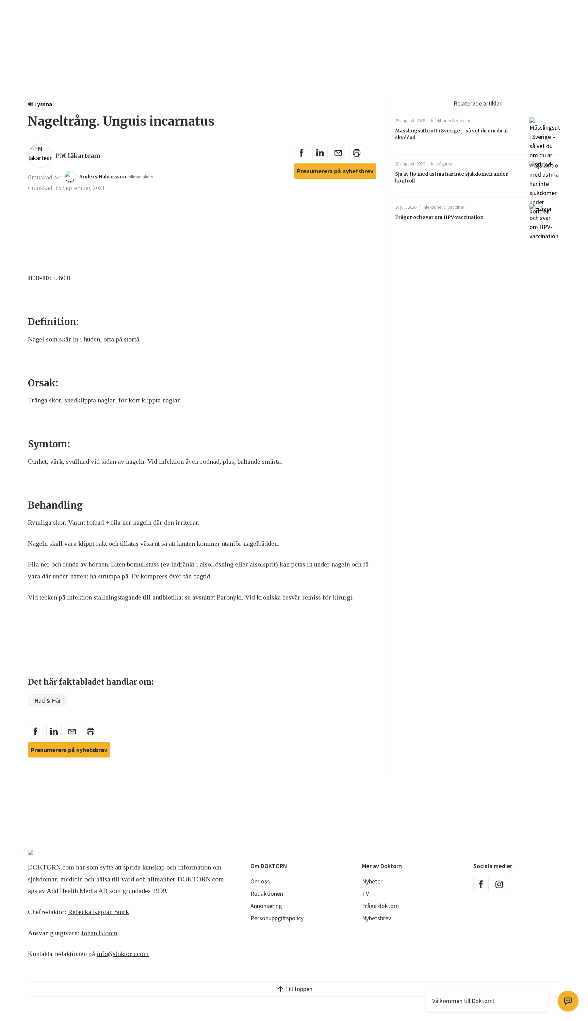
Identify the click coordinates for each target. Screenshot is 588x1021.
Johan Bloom (99, 933)
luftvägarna (441, 164)
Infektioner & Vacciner (452, 121)
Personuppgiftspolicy (277, 918)
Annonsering (266, 906)
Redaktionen (266, 893)
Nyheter (372, 881)
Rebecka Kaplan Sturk (98, 911)
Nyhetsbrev (376, 918)
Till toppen (298, 989)
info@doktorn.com (123, 953)
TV (365, 893)
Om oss (260, 881)
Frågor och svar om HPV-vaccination (439, 217)
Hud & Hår (47, 700)
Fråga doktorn (380, 906)
